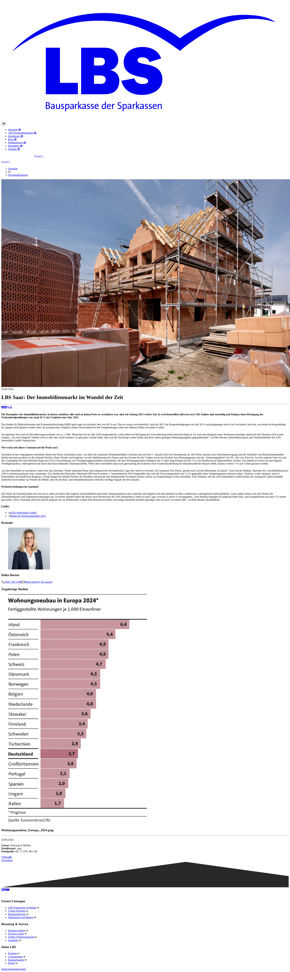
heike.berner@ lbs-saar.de (38, 581)
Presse (11, 963)
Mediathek (14, 145)
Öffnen (5, 857)
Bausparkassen (16, 959)
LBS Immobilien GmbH (24, 512)
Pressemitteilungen (18, 175)
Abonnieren (25, 156)
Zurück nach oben (13, 893)
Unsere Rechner (16, 910)
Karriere (12, 953)
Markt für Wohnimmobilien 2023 (28, 516)
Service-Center (16, 933)
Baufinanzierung (17, 914)
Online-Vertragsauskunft (21, 937)
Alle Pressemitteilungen (21, 132)
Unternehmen (15, 956)
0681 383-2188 (13, 581)
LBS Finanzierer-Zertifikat (22, 907)
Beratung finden (16, 930)
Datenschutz (19, 969)
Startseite (13, 129)
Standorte (13, 940)
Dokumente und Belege (20, 917)
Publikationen (15, 142)
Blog (11, 139)
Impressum (7, 969)
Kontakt (12, 149)
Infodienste (14, 136)
